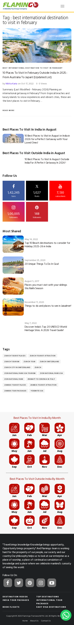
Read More (8, 110)
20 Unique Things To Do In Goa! (42, 264)
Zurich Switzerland (49, 361)
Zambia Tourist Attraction (43, 385)
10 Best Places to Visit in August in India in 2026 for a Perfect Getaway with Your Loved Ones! (47, 138)
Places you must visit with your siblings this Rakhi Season (46, 286)
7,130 (60, 194)
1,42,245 (14, 194)
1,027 (37, 191)
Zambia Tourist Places (15, 385)
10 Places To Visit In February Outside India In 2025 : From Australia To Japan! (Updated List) (35, 74)
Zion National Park (13, 379)
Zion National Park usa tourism (20, 373)
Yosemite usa (37, 390)
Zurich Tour (29, 361)
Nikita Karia (11, 83)
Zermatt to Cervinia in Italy (41, 379)
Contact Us (46, 620)
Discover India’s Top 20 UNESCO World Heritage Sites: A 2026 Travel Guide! (46, 328)
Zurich (38, 367)
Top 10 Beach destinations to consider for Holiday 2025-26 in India (47, 244)
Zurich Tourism (11, 361)
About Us (34, 620)
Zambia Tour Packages (15, 390)
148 (37, 215)
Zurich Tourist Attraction (43, 355)
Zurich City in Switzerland (17, 367)
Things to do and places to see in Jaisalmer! (48, 306)
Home (25, 620)
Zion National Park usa (51, 373)
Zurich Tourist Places (14, 355)
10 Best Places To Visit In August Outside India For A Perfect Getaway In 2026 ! (47, 161)
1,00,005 (13, 215)
